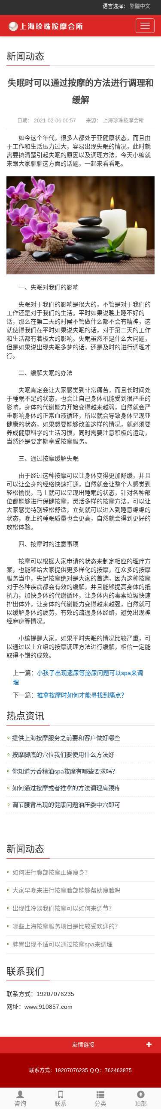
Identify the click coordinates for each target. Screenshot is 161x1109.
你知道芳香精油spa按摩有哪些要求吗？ (65, 771)
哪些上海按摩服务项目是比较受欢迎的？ (66, 926)
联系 (61, 1103)
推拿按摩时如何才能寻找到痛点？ (82, 695)
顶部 (141, 1103)
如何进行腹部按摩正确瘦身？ (51, 872)
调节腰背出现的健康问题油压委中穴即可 (66, 804)
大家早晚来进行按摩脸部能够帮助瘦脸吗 (66, 890)
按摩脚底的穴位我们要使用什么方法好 (63, 754)
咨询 (20, 1103)
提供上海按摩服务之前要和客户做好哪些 (66, 737)
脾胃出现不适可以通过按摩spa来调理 (62, 944)
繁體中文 (140, 6)
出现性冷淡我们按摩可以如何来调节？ (63, 908)
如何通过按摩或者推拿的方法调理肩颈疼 (66, 788)
